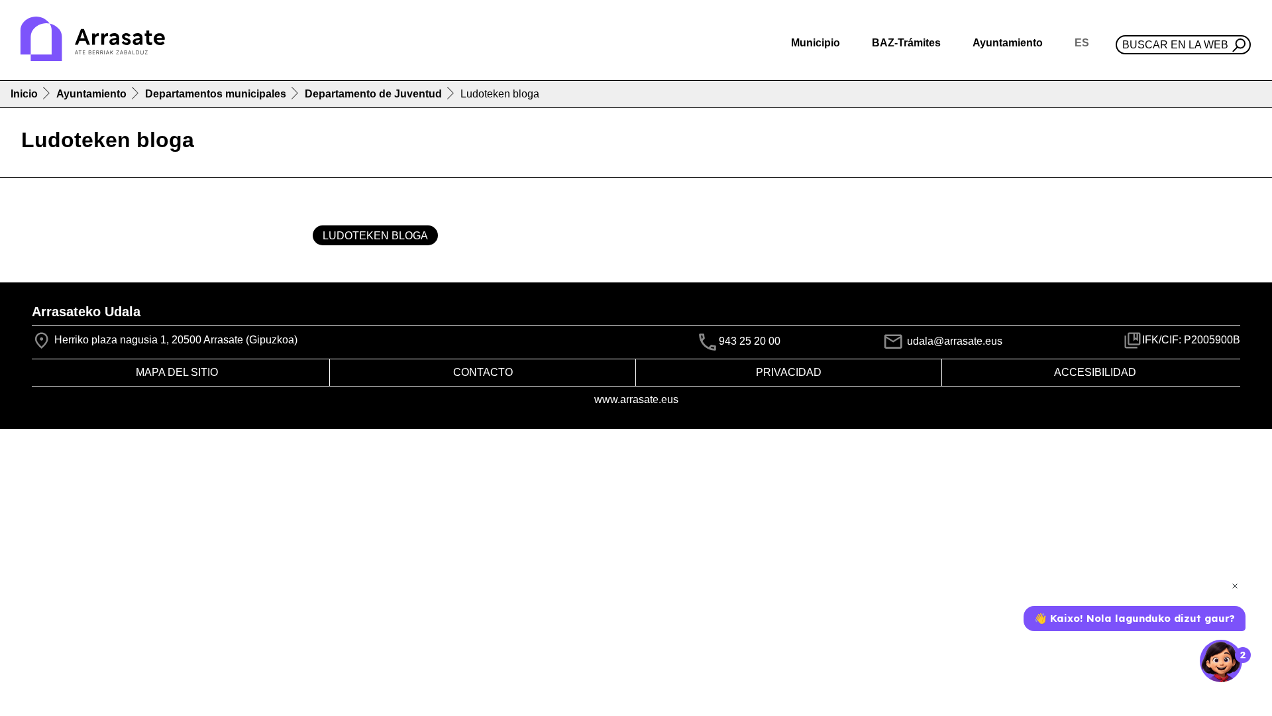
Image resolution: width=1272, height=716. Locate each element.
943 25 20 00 (749, 341)
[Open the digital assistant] (1221, 661)
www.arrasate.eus (636, 399)
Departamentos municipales (215, 93)
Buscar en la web (1175, 44)
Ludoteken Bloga (375, 235)
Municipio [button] (815, 42)
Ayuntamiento (91, 93)
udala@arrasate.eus (953, 341)
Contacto (483, 372)
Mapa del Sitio (177, 372)
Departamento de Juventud (373, 93)
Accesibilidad (1095, 372)
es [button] (1082, 42)
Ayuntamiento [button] (1008, 42)
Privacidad (789, 372)
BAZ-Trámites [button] (906, 42)
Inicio (24, 93)
